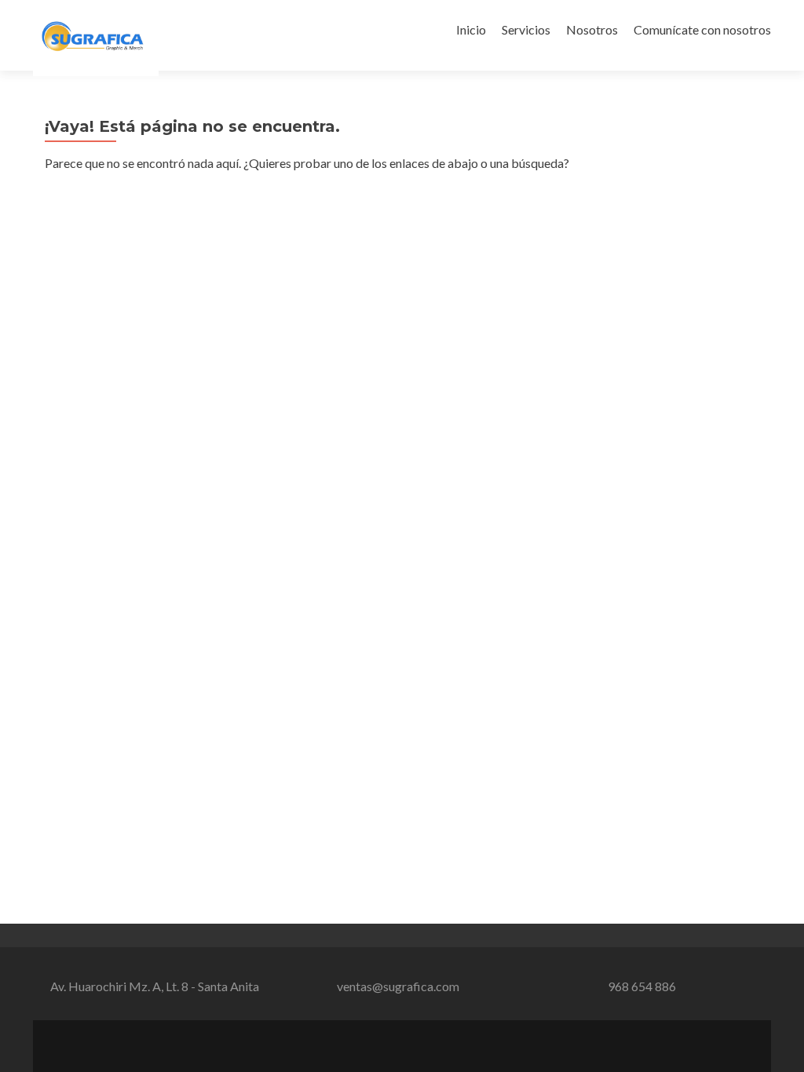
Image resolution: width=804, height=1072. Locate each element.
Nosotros (592, 29)
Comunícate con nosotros (702, 29)
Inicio (471, 29)
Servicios (526, 29)
